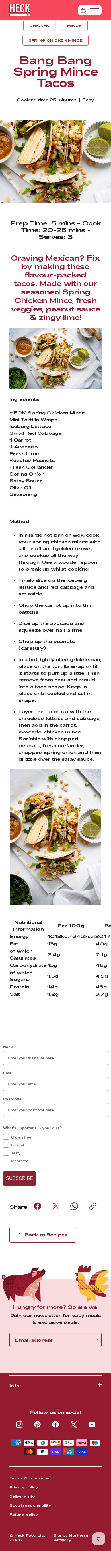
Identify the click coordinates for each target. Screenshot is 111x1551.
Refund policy (23, 1514)
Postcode (12, 1099)
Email (8, 1073)
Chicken (39, 25)
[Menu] (94, 10)
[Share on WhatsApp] (74, 1206)
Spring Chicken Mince (55, 40)
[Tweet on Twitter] (56, 1206)
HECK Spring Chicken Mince (47, 412)
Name (8, 1047)
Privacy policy (23, 1487)
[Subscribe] (95, 1339)
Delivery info (22, 1496)
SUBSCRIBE (19, 1178)
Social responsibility (30, 1505)
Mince (74, 25)
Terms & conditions (29, 1478)
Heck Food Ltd (29, 1535)
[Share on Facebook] (37, 1206)
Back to (46, 1234)
